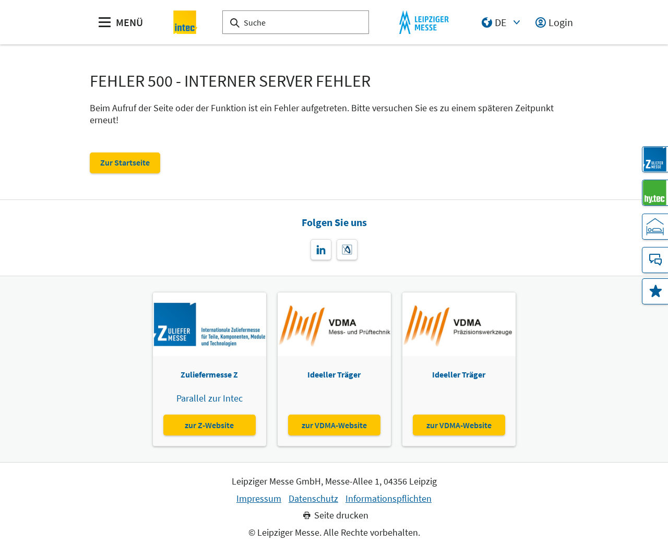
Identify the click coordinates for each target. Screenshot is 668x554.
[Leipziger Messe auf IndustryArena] (347, 249)
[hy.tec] (655, 193)
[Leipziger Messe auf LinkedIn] (321, 249)
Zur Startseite (125, 162)
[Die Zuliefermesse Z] (655, 159)
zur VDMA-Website (334, 425)
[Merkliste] (655, 291)
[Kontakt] (655, 260)
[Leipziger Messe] (424, 22)
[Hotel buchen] (655, 227)
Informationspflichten (388, 498)
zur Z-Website (209, 425)
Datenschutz (313, 498)
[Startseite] (185, 22)
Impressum (258, 498)
